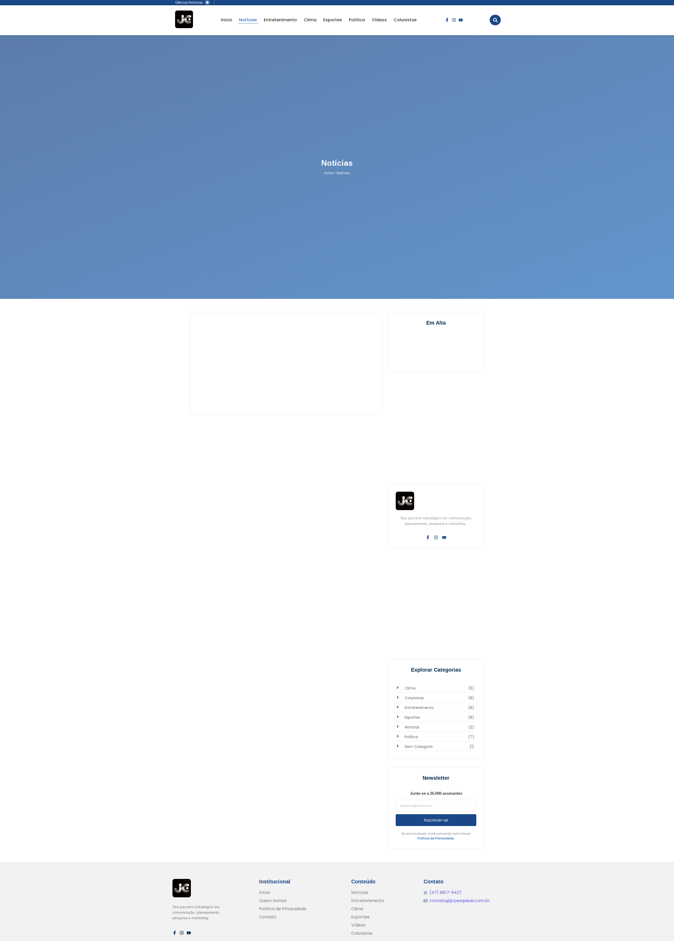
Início (328, 173)
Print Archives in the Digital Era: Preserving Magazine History (273, 385)
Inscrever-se (436, 820)
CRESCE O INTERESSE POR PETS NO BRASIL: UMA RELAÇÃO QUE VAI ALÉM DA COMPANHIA (285, 343)
